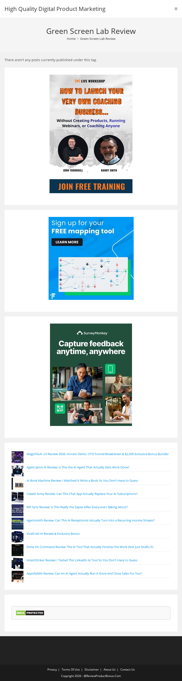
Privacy (52, 669)
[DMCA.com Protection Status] (30, 613)
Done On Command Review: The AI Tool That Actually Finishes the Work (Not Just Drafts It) (90, 547)
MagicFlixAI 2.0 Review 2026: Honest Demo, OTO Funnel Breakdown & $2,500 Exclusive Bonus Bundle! (97, 454)
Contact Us (127, 669)
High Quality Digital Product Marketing (55, 9)
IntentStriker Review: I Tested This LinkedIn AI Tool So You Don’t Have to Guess (82, 560)
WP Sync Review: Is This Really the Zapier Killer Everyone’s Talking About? (77, 507)
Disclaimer (92, 669)
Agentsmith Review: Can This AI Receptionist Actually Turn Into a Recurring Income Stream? (91, 520)
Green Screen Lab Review (97, 39)
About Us (110, 669)
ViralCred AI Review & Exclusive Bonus (53, 533)
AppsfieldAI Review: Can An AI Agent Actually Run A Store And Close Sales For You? (84, 573)
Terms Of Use (71, 669)
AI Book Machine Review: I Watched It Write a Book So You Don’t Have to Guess (82, 480)
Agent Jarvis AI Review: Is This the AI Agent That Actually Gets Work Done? (78, 467)
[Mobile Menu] (176, 9)
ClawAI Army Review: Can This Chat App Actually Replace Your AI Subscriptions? (82, 494)
